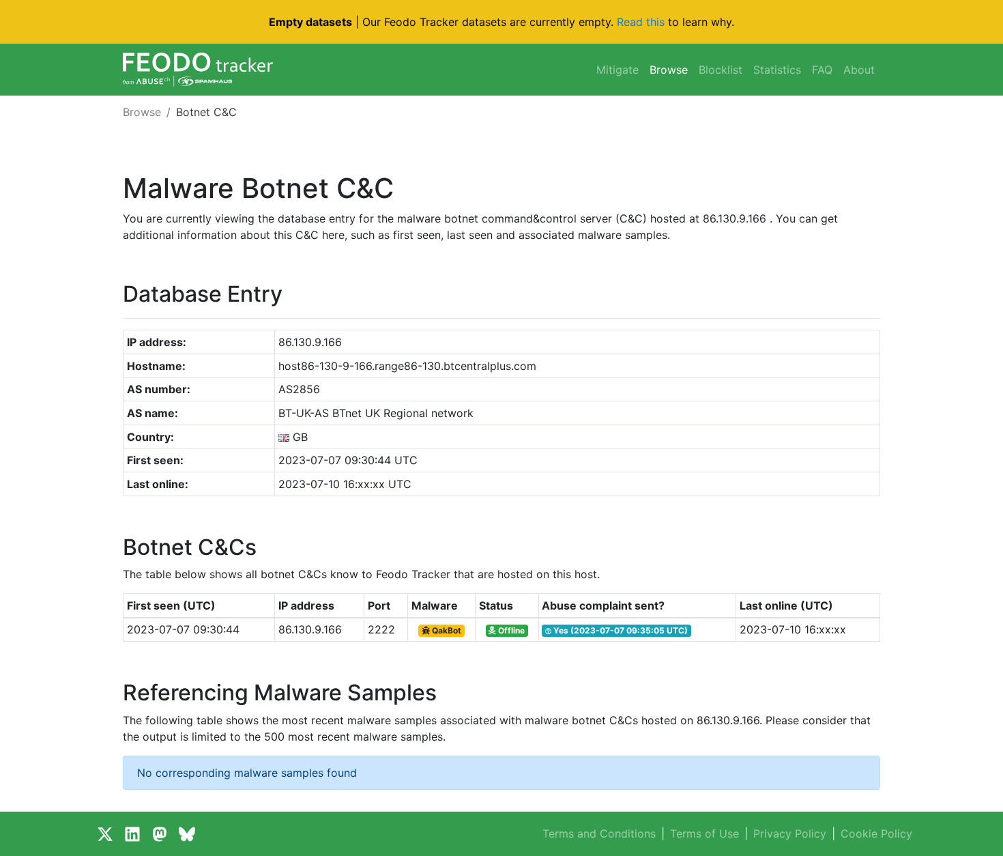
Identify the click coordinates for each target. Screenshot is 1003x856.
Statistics (777, 69)
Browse (669, 69)
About (859, 69)
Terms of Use (704, 833)
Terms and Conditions (599, 833)
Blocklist (720, 69)
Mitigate (617, 69)
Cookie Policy (876, 833)
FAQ (822, 69)
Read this (641, 22)
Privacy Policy (789, 833)
